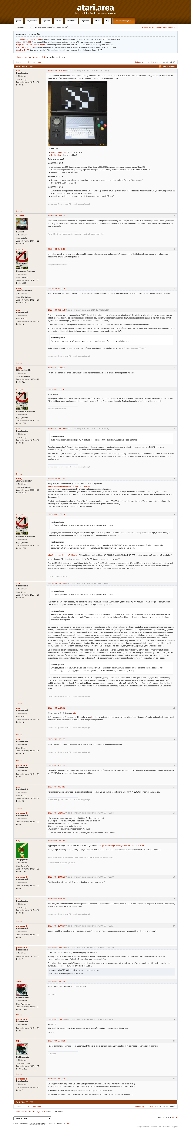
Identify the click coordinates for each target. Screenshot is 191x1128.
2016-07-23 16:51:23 (56, 739)
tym (92, 717)
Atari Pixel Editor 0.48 (25, 47)
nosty (19, 288)
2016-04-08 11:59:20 (56, 514)
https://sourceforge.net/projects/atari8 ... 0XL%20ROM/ (122, 846)
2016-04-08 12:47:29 (56, 583)
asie (18, 70)
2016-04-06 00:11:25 (56, 288)
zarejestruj (152, 62)
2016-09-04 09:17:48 (56, 787)
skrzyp (19, 249)
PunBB (175, 1117)
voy (18, 840)
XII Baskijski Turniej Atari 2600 (28, 39)
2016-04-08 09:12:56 (56, 478)
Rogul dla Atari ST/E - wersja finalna (30, 45)
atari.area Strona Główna (124, 21)
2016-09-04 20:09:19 (56, 877)
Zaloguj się (139, 62)
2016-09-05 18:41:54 (56, 981)
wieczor (20, 215)
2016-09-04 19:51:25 (56, 841)
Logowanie (85, 21)
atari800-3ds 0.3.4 (58, 152)
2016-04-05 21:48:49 (56, 249)
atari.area (95, 7)
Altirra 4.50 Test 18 (23, 42)
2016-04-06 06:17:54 (56, 310)
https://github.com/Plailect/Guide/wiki (62, 555)
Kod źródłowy (56, 155)
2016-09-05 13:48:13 (56, 947)
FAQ (107, 21)
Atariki (97, 21)
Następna (37, 62)
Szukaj (58, 21)
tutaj (74, 713)
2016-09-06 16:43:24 (56, 1041)
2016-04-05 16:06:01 (56, 216)
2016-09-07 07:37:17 (56, 1079)
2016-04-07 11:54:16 (56, 368)
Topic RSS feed (168, 66)
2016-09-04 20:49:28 (56, 899)
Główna (18, 21)
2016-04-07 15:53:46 (56, 429)
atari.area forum (23, 57)
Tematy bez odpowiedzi (165, 27)
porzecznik (21, 765)
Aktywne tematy (148, 27)
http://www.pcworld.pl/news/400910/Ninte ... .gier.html (69, 486)
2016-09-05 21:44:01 (56, 1019)
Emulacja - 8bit (38, 57)
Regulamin (46, 21)
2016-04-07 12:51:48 (56, 389)
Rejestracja (71, 21)
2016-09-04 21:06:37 (56, 926)
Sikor (18, 981)
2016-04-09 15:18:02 (56, 708)
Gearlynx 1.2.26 (22, 50)
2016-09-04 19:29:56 (56, 813)
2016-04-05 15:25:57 (56, 71)
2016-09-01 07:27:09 (56, 765)
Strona (19, 211)
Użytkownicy (32, 21)
